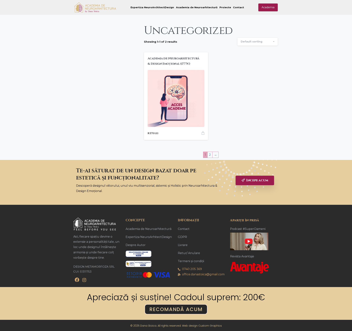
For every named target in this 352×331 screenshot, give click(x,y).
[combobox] (257, 42)
